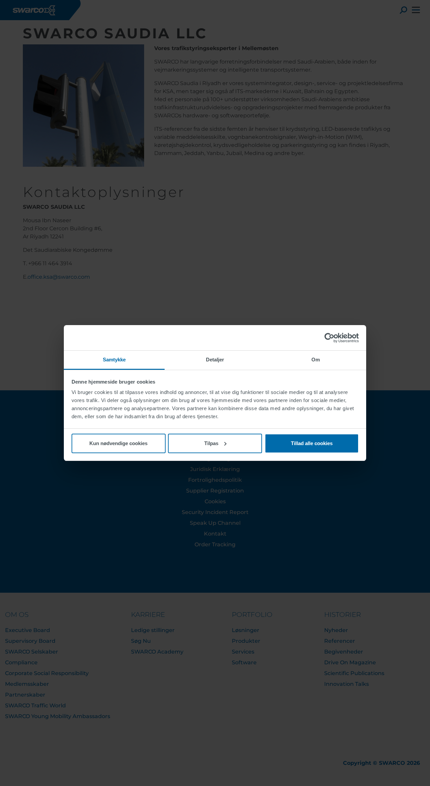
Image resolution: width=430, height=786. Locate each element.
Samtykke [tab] (114, 359)
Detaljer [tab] (215, 359)
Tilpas (211, 443)
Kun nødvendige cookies (118, 443)
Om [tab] (315, 359)
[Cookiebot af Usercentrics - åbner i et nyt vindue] (329, 338)
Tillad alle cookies (312, 443)
